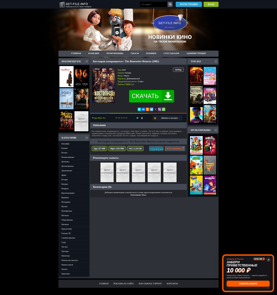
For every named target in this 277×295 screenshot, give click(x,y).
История (64, 179)
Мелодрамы (65, 202)
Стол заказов (171, 53)
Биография (65, 144)
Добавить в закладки (169, 118)
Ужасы (135, 53)
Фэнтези (64, 269)
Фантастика (65, 256)
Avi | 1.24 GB (135, 148)
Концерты (65, 188)
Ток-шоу (64, 247)
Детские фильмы (67, 166)
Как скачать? (156, 148)
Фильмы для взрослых (69, 260)
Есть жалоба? (175, 148)
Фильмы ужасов (67, 265)
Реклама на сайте (123, 284)
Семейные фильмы (68, 238)
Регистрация (189, 4)
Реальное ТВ (66, 233)
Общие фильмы (67, 220)
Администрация (196, 53)
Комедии (93, 53)
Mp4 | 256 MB (117, 148)
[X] (155, 109)
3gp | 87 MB (99, 148)
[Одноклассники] (147, 109)
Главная (76, 53)
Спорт (63, 242)
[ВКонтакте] (143, 109)
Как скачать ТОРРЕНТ (150, 284)
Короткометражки (67, 193)
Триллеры (65, 251)
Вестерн (64, 153)
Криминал (65, 197)
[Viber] (159, 109)
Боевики (151, 53)
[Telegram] (151, 109)
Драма (63, 175)
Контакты (172, 284)
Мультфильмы (114, 53)
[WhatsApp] (163, 109)
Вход (211, 4)
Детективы (65, 162)
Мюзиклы (65, 215)
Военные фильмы (67, 157)
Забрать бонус (248, 283)
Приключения (66, 229)
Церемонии (65, 274)
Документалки (66, 171)
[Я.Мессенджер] (139, 109)
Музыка (64, 206)
